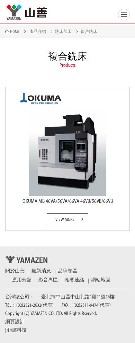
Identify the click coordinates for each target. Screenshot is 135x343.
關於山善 (15, 271)
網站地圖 (100, 280)
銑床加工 (63, 31)
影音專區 (48, 280)
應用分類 (22, 280)
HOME (14, 31)
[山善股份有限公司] (26, 12)
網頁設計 (15, 322)
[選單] (124, 14)
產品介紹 (37, 31)
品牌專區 (67, 271)
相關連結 (74, 280)
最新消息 (41, 271)
